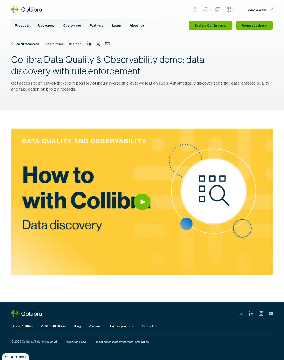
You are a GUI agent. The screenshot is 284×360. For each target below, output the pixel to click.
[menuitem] (89, 43)
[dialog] (15, 356)
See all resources (27, 44)
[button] (142, 202)
